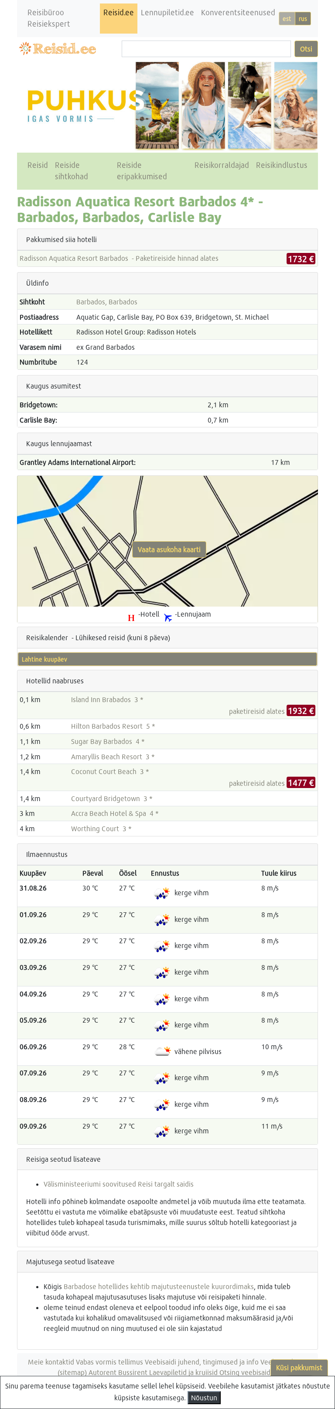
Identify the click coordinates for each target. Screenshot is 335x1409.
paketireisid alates (271, 711)
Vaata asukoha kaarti (169, 549)
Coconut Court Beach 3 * (110, 771)
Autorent (102, 1372)
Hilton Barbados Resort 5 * (113, 726)
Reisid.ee (118, 12)
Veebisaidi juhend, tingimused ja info (202, 1362)
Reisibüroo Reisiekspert (48, 18)
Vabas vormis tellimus (109, 1362)
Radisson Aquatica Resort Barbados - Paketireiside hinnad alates (119, 258)
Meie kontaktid (51, 1362)
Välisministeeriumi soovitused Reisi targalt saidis (119, 1184)
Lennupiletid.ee (167, 12)
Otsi (306, 48)
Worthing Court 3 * (101, 828)
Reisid (37, 165)
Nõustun (204, 1397)
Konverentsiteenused (238, 12)
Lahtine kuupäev (44, 659)
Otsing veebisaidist (248, 1372)
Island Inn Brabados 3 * (107, 699)
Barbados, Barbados (106, 301)
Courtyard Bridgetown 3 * (112, 798)
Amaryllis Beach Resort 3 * (113, 756)
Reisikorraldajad (222, 165)
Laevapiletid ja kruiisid (183, 1372)
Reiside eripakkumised (142, 170)
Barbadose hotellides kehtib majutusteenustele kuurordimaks (159, 1286)
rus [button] (303, 18)
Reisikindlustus (282, 165)
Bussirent (132, 1372)
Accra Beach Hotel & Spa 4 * (115, 813)
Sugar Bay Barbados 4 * (108, 741)
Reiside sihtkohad (71, 170)
